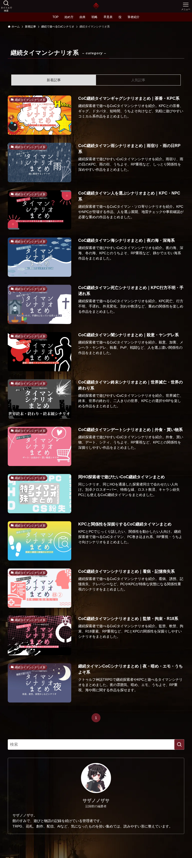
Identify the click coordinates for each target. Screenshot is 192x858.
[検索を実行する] (179, 744)
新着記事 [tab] (54, 80)
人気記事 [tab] (138, 80)
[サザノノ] (96, 6)
